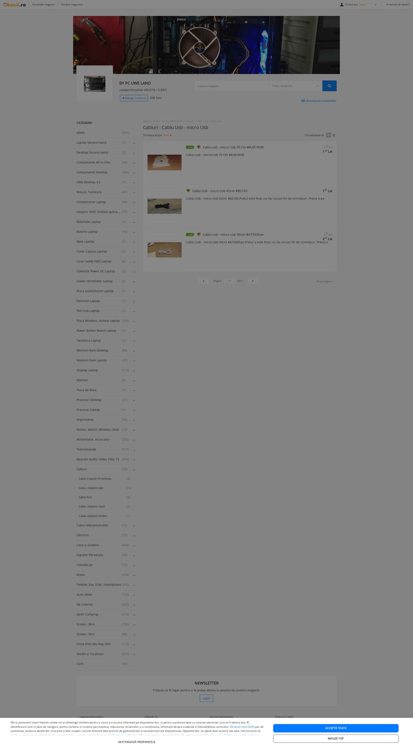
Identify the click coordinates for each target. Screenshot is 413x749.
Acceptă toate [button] (336, 728)
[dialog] (206, 733)
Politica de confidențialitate (241, 735)
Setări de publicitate (125, 735)
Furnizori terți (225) (242, 727)
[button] (137, 739)
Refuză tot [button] (336, 738)
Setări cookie (214, 735)
